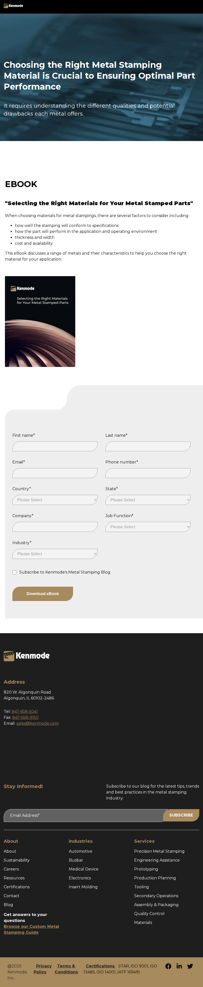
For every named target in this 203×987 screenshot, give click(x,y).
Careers (11, 869)
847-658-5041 (25, 711)
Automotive (80, 851)
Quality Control (149, 913)
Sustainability (17, 860)
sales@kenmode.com (37, 723)
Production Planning (155, 878)
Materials (143, 922)
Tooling (141, 887)
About (10, 851)
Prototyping (146, 869)
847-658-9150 (25, 717)
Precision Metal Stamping (159, 851)
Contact (12, 895)
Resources (14, 878)
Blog (8, 904)
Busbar (76, 860)
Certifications (16, 887)
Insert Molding (83, 887)
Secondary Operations (156, 895)
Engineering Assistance (157, 860)
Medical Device (84, 869)
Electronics (80, 878)
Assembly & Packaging (156, 904)
